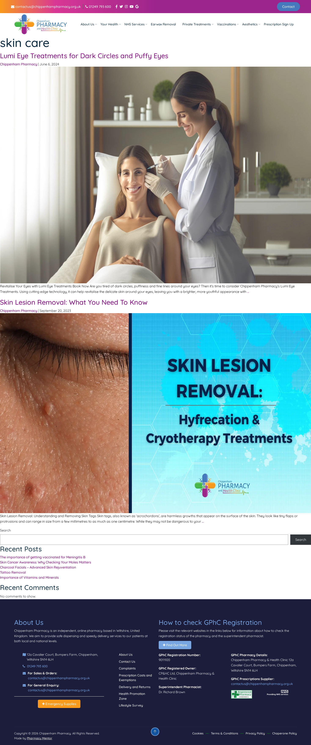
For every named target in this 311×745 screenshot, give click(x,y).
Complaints (127, 668)
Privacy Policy (255, 733)
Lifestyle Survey (131, 705)
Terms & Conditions (224, 733)
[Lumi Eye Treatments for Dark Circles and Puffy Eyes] (155, 174)
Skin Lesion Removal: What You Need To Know (73, 302)
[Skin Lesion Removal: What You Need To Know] (155, 412)
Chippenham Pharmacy (18, 64)
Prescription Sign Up (279, 24)
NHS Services (134, 24)
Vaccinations (226, 24)
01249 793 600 (99, 6)
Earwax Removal (163, 24)
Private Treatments (196, 24)
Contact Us (127, 662)
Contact (288, 6)
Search (5, 530)
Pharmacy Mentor (39, 738)
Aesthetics (249, 24)
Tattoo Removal (13, 572)
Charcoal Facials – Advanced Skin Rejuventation (38, 567)
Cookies (198, 733)
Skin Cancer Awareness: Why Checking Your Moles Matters (45, 562)
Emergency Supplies (60, 704)
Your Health (109, 24)
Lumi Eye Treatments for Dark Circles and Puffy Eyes (84, 55)
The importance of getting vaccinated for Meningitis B (42, 557)
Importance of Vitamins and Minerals (29, 577)
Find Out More (176, 645)
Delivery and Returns (134, 687)
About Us (87, 24)
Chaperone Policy (284, 733)
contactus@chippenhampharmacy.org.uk (47, 6)
